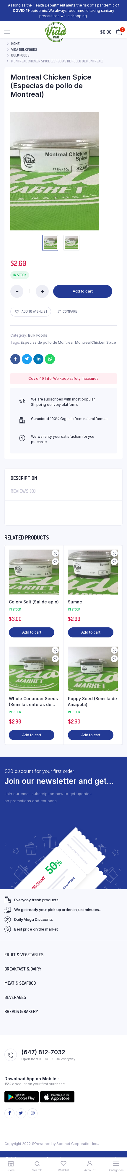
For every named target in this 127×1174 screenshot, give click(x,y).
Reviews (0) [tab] (23, 491)
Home (15, 43)
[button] (30, 311)
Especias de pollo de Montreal (47, 342)
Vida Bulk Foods (24, 49)
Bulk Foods (20, 55)
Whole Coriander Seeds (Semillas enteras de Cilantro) (33, 701)
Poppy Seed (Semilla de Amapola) (92, 701)
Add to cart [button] (31, 632)
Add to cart (83, 291)
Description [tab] (24, 478)
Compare (70, 311)
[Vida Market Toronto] (56, 32)
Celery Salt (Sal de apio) (34, 601)
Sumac (75, 601)
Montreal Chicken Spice (95, 342)
